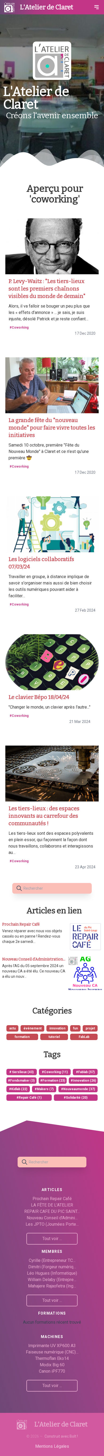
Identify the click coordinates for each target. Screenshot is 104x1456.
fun (75, 1028)
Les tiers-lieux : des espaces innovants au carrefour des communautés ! (44, 816)
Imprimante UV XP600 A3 (52, 1345)
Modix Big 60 (52, 1364)
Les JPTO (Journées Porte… (52, 1224)
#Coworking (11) (55, 1072)
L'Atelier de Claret (46, 7)
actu (12, 1028)
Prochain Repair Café (52, 1198)
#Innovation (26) (83, 1080)
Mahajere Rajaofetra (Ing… (52, 1286)
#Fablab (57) (85, 1072)
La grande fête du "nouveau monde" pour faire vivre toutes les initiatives (52, 427)
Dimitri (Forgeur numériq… (52, 1266)
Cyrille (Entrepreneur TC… (52, 1260)
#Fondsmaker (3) (21, 1080)
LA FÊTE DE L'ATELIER (52, 1205)
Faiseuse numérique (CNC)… (52, 1352)
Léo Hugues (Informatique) (52, 1273)
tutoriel (54, 1037)
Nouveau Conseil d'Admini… (52, 1217)
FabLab (84, 1037)
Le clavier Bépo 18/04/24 (39, 697)
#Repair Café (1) (29, 1097)
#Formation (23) (52, 1080)
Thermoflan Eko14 (52, 1358)
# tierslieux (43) (21, 1072)
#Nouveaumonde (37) (78, 1089)
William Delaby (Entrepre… (52, 1279)
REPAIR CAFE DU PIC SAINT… (52, 1211)
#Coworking (19, 327)
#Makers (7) (44, 1089)
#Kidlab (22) (18, 1089)
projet (90, 1028)
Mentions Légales (52, 1446)
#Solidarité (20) (75, 1097)
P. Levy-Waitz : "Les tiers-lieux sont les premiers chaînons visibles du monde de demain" (47, 288)
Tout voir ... (52, 1238)
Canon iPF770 (52, 1371)
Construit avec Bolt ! (61, 1436)
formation (22, 1037)
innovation (57, 1028)
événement (32, 1028)
